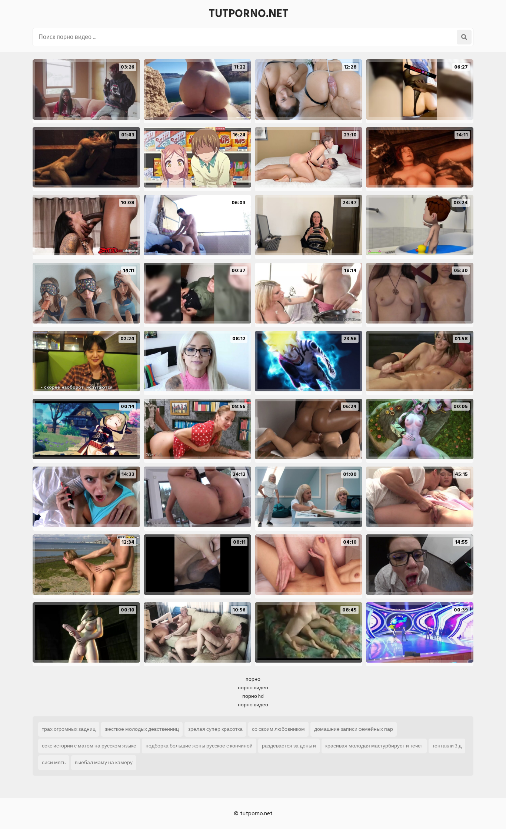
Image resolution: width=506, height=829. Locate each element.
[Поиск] (464, 37)
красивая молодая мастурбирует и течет (374, 746)
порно (253, 679)
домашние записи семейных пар (353, 729)
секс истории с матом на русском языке (89, 746)
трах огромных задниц (69, 729)
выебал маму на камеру (104, 762)
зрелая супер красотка (215, 729)
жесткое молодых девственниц (142, 729)
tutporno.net (249, 14)
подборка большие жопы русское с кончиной (199, 746)
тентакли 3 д (447, 746)
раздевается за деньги (289, 746)
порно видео (253, 687)
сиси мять (54, 762)
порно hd (253, 696)
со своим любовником (278, 729)
